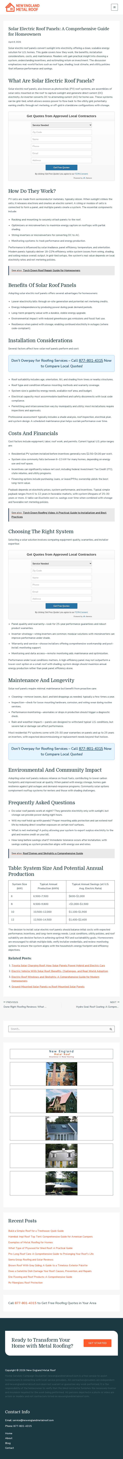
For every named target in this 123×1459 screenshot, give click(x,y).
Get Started (97, 1343)
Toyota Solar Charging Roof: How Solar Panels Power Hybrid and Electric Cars (58, 965)
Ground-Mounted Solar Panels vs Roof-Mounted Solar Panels (48, 986)
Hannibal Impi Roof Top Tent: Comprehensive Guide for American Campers (50, 1236)
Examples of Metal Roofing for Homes (30, 1242)
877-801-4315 (91, 360)
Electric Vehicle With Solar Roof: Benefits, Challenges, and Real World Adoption (60, 971)
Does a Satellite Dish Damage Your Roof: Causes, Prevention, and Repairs (50, 1271)
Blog (8, 1443)
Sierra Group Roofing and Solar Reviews (30, 1259)
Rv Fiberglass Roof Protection (25, 1282)
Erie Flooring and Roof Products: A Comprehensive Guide (40, 1277)
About (8, 1438)
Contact (9, 1448)
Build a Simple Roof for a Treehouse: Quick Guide (36, 1231)
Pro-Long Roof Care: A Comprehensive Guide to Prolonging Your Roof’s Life (51, 1254)
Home (8, 1433)
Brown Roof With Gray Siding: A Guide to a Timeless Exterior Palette (48, 1265)
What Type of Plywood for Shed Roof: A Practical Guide (40, 1248)
